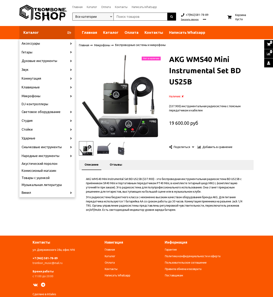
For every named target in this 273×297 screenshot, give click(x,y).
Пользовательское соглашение (186, 262)
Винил (26, 192)
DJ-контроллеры (35, 104)
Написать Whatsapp (144, 7)
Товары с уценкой (36, 178)
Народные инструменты (40, 156)
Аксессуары (31, 43)
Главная (77, 7)
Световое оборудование (41, 112)
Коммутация (31, 78)
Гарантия (171, 249)
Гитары (27, 52)
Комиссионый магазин (39, 170)
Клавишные (31, 87)
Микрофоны (31, 96)
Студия (27, 120)
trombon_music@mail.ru (48, 263)
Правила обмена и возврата (183, 269)
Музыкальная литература (42, 185)
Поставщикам (174, 275)
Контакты (121, 7)
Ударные (28, 138)
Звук (25, 69)
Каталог (92, 7)
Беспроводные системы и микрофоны (140, 45)
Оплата (106, 7)
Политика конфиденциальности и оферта (192, 256)
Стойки (27, 129)
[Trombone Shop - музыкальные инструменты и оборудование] (43, 13)
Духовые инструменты (39, 61)
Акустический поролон (39, 163)
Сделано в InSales (44, 294)
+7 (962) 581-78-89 (45, 258)
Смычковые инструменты (42, 147)
